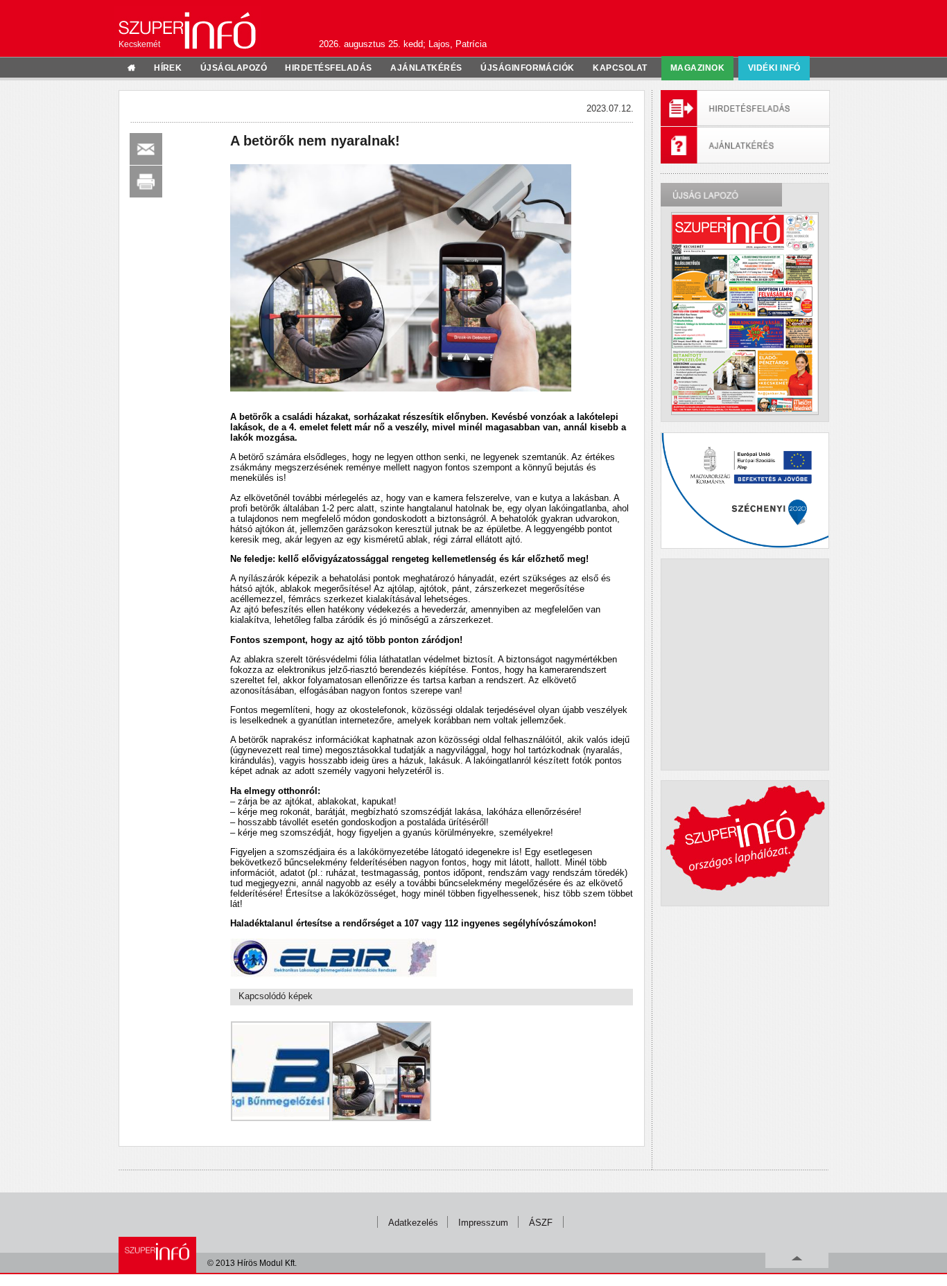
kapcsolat (620, 68)
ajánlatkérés (426, 68)
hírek (168, 68)
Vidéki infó (774, 68)
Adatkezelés (413, 1222)
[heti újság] (744, 313)
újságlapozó (233, 68)
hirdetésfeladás (328, 68)
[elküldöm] (146, 149)
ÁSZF (541, 1222)
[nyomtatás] (146, 181)
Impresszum (483, 1222)
